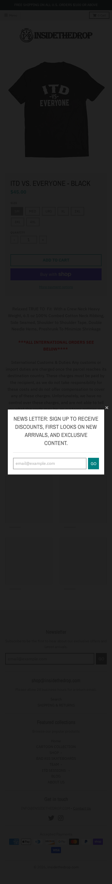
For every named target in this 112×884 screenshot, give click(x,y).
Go (93, 463)
